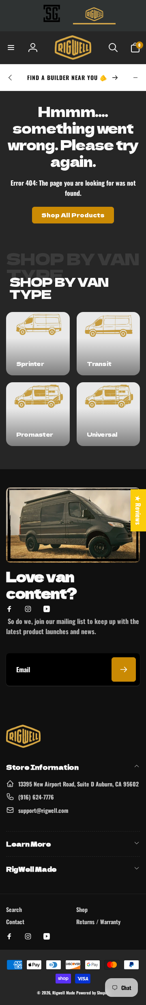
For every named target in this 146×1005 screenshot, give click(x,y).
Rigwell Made (63, 993)
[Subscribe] (124, 669)
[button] (11, 47)
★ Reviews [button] (138, 510)
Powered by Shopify (92, 993)
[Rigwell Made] (23, 745)
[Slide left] (10, 77)
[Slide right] (135, 77)
